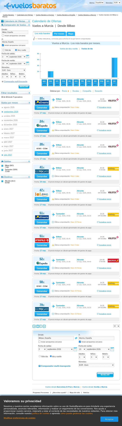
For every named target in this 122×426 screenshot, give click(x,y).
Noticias (86, 392)
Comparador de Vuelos (15, 25)
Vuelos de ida (87, 49)
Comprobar (42, 107)
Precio (64, 91)
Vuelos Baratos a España (66, 15)
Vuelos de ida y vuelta (69, 49)
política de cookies (41, 413)
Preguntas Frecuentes (41, 392)
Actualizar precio (105, 107)
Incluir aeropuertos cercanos (15, 36)
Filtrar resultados (9, 93)
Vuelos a (42, 25)
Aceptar (109, 419)
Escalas (76, 91)
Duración (98, 91)
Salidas (7, 161)
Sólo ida (8, 50)
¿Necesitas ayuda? (59, 392)
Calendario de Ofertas (25, 15)
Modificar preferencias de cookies (19, 418)
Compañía (87, 91)
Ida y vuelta (22, 50)
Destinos (8, 177)
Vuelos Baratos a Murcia (87, 15)
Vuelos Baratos (8, 15)
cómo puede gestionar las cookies (76, 413)
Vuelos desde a (62, 387)
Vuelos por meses (9, 102)
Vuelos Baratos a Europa (45, 15)
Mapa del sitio (75, 392)
